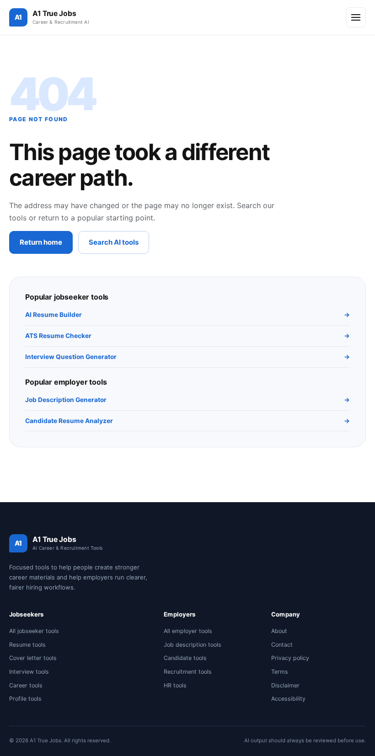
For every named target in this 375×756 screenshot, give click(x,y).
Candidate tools (185, 657)
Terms (279, 671)
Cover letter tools (33, 657)
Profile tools (25, 698)
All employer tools (188, 630)
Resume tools (27, 644)
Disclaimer (285, 685)
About (279, 630)
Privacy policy (290, 657)
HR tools (175, 685)
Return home (41, 242)
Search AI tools (114, 242)
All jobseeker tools (34, 630)
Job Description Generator (187, 399)
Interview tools (29, 671)
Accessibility (288, 698)
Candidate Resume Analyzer (187, 420)
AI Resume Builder (187, 314)
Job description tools (192, 644)
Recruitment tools (188, 671)
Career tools (26, 685)
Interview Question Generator (187, 356)
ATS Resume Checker (187, 335)
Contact (282, 644)
